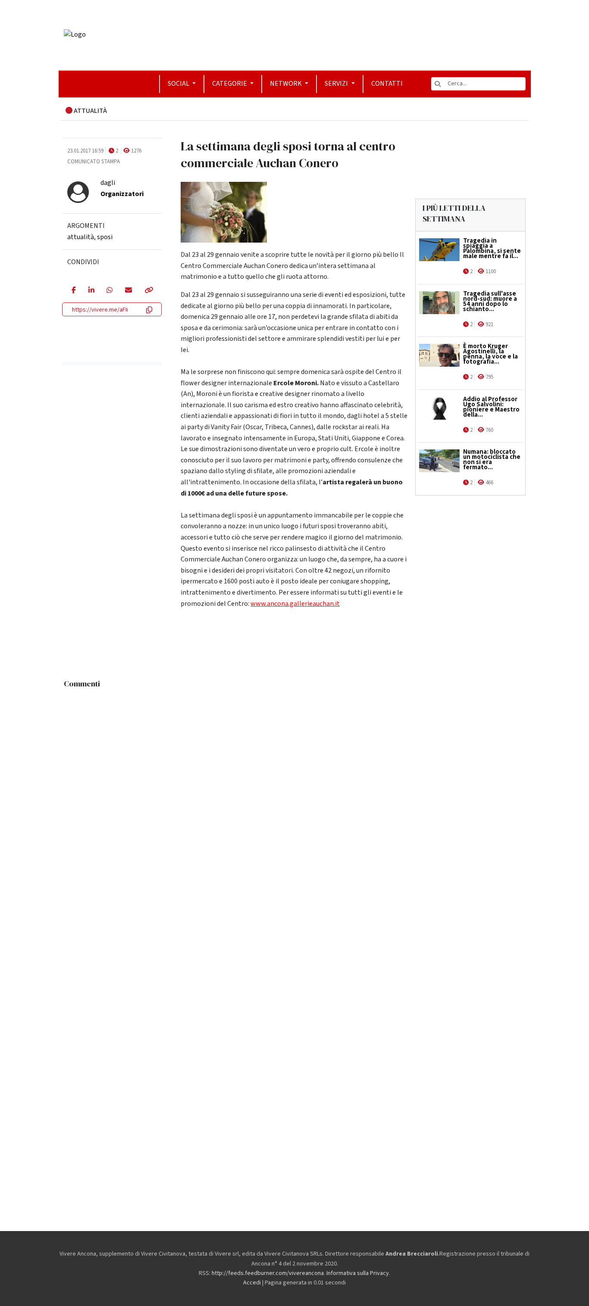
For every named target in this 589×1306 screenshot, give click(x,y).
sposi (105, 237)
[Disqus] (295, 800)
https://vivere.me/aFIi (100, 309)
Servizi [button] (337, 83)
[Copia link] (148, 291)
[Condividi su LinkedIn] (91, 291)
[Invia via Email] (128, 291)
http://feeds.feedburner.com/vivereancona (268, 1273)
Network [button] (286, 83)
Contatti (387, 83)
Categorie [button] (230, 83)
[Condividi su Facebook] (73, 291)
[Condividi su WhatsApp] (109, 291)
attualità (80, 237)
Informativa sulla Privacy (357, 1273)
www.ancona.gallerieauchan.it (295, 603)
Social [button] (179, 83)
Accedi (252, 1282)
